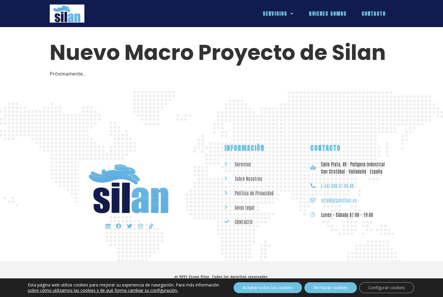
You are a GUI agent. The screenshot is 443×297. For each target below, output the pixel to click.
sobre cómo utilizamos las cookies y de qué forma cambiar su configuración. (103, 290)
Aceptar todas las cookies (268, 287)
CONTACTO (374, 13)
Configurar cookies (386, 287)
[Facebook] (118, 226)
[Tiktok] (151, 226)
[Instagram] (140, 226)
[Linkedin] (107, 226)
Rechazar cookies (330, 287)
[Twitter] (129, 226)
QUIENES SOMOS (328, 13)
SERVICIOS (275, 13)
